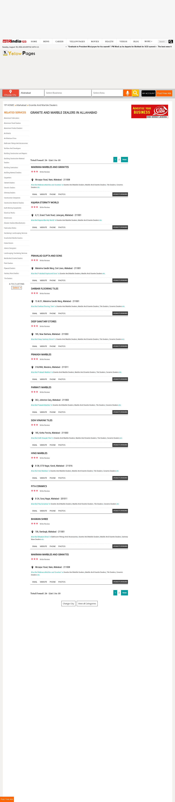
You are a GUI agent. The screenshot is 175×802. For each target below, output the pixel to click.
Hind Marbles (39, 453)
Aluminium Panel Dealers (12, 123)
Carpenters (7, 178)
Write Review (45, 172)
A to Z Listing (16, 283)
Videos (123, 41)
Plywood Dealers (9, 268)
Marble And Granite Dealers (13, 258)
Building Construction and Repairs (15, 153)
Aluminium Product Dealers (13, 128)
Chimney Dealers (9, 193)
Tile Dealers (8, 278)
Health (109, 41)
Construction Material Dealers (14, 203)
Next (124, 159)
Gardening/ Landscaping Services (15, 233)
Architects (7, 133)
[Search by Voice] (127, 93)
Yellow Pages (77, 41)
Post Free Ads (164, 93)
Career (59, 41)
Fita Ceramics (39, 486)
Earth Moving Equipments (12, 208)
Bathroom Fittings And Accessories (16, 143)
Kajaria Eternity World (45, 202)
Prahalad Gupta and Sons (46, 255)
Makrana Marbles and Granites (50, 167)
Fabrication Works (10, 228)
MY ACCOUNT (148, 93)
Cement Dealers (9, 183)
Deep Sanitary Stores (43, 321)
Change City (68, 603)
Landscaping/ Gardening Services (15, 253)
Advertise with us (31, 47)
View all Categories (87, 603)
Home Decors (8, 243)
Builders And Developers (12, 148)
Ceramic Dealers (9, 188)
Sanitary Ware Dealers (11, 273)
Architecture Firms (10, 138)
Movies (95, 41)
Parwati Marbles (41, 387)
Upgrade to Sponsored (120, 194)
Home (34, 41)
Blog (136, 41)
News (46, 41)
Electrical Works (9, 213)
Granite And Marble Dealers (13, 238)
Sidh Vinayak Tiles (41, 420)
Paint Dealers (8, 263)
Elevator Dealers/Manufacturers (14, 223)
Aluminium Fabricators (11, 118)
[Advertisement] (87, 19)
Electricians (8, 218)
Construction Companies (12, 198)
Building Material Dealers (12, 173)
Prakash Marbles (41, 354)
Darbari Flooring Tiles (44, 288)
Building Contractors (11, 168)
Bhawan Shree (39, 519)
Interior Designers (10, 248)
